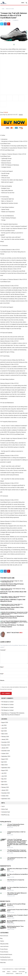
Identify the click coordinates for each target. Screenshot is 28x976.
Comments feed (5, 812)
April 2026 (4, 731)
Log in (3, 806)
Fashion (2, 941)
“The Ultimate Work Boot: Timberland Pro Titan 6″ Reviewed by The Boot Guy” (17, 851)
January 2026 (4, 739)
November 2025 (5, 745)
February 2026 (5, 736)
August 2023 (4, 770)
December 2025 (5, 742)
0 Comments (15, 20)
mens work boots (4, 946)
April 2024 (4, 762)
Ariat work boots (4, 935)
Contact (12, 701)
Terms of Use (19, 973)
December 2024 (5, 750)
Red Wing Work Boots (5, 957)
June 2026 (4, 728)
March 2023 (4, 784)
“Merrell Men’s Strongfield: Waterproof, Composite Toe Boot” (17, 893)
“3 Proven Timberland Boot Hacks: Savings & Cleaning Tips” (15, 825)
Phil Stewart (4, 701)
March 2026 (4, 733)
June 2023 (4, 776)
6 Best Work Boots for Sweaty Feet (15, 879)
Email (2, 673)
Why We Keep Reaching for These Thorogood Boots (15, 927)
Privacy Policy (9, 973)
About (8, 971)
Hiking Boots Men (10, 8)
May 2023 (4, 779)
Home (3, 8)
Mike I (1, 20)
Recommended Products (6, 954)
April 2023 (4, 781)
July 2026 (3, 725)
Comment (3, 650)
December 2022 (5, 793)
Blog (1, 938)
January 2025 (4, 748)
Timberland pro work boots (6, 959)
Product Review (4, 949)
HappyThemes (22, 969)
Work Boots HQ (10, 969)
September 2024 (5, 756)
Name (2, 667)
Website (2, 680)
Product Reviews (4, 951)
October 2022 (5, 795)
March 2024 (4, 764)
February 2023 (5, 787)
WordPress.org (5, 815)
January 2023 (4, 790)
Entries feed (4, 809)
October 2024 (5, 753)
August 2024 (4, 759)
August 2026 (4, 722)
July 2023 (3, 773)
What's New (3, 962)
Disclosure (21, 971)
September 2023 (5, 767)
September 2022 (5, 798)
